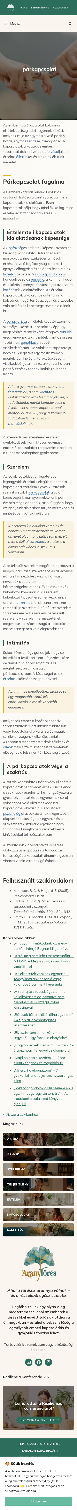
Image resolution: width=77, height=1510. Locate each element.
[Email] (28, 1362)
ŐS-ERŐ (12, 1139)
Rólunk (23, 7)
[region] (38, 1483)
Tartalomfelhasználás (39, 1450)
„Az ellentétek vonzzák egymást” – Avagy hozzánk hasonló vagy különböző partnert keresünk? (41, 979)
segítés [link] (32, 141)
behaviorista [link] (17, 321)
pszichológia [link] (13, 813)
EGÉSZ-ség (15, 1229)
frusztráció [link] (16, 392)
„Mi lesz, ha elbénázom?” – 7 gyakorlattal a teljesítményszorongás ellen (43, 1075)
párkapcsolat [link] (38, 492)
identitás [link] (47, 392)
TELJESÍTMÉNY (17, 1184)
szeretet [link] (25, 602)
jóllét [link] (19, 157)
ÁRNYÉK (13, 1154)
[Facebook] (38, 1362)
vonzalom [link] (37, 541)
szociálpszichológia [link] (50, 274)
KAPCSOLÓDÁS (18, 1214)
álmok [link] (8, 747)
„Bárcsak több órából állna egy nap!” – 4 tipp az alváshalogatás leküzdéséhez (43, 1019)
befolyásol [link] (50, 151)
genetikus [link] (29, 342)
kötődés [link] (9, 290)
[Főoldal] (11, 7)
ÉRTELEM (13, 1199)
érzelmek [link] (10, 678)
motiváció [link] (16, 423)
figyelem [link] (9, 274)
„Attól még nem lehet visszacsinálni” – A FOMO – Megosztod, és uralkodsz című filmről (44, 961)
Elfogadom (38, 1501)
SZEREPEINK (16, 1169)
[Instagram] (48, 1362)
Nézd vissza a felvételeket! (39, 1419)
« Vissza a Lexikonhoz (20, 1114)
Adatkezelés (49, 1443)
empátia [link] (37, 279)
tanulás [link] (66, 332)
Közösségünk (61, 7)
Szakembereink (40, 7)
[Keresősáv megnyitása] (70, 23)
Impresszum (28, 1443)
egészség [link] (15, 248)
